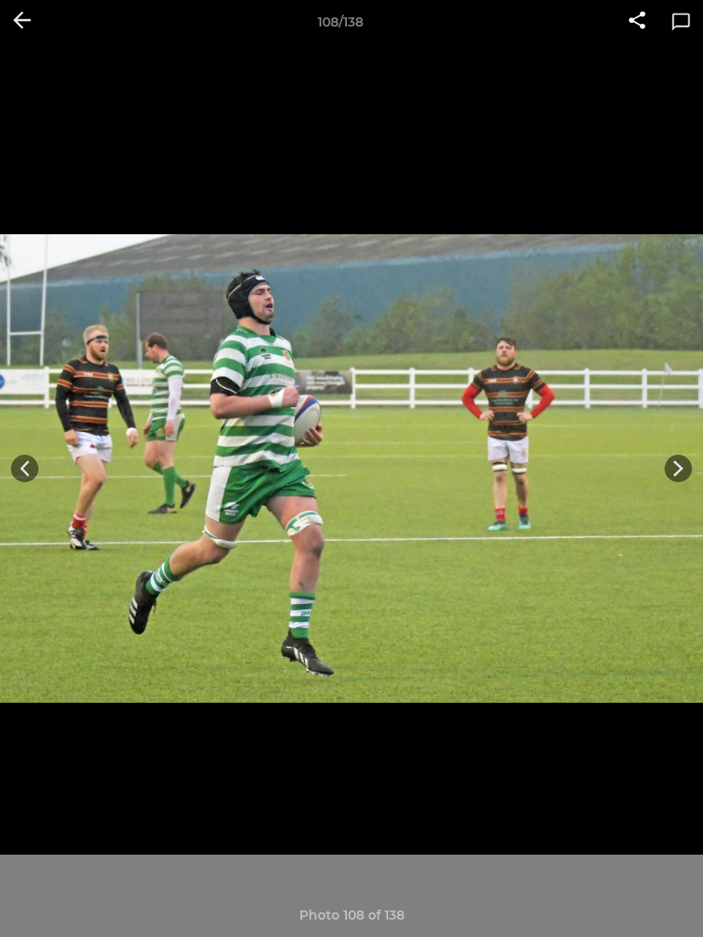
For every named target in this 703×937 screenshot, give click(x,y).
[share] (637, 22)
